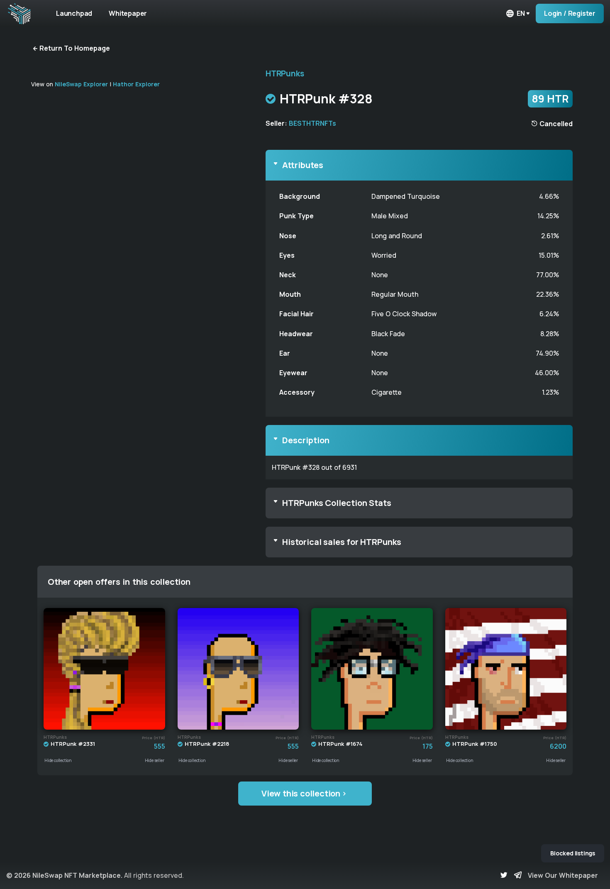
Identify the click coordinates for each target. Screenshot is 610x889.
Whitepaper (128, 13)
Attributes (302, 165)
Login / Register (569, 13)
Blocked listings (572, 853)
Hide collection (58, 760)
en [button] (521, 13)
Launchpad (74, 13)
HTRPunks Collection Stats (336, 502)
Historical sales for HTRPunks (341, 541)
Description (305, 440)
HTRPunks (285, 73)
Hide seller (154, 760)
